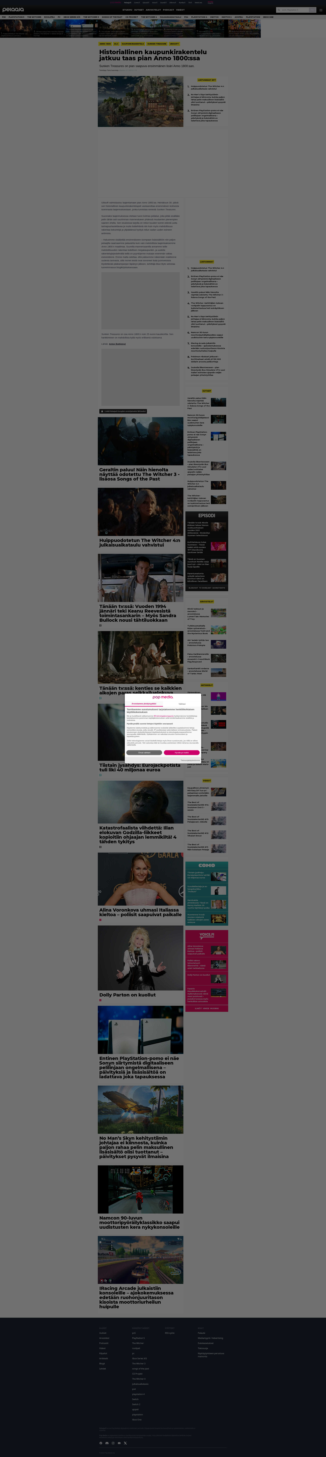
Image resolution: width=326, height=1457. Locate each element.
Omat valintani (144, 753)
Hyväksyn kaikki (182, 753)
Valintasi (182, 704)
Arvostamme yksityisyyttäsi (144, 703)
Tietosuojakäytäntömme (190, 760)
